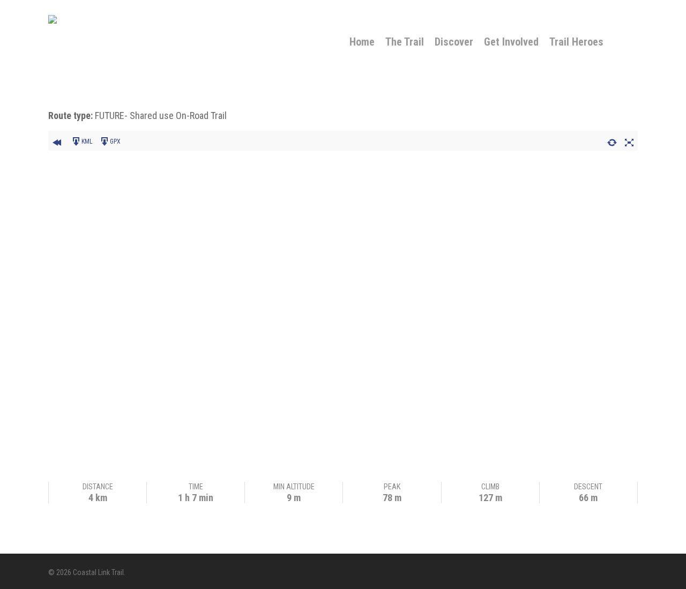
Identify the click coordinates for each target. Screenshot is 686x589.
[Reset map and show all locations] (612, 141)
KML (87, 141)
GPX (115, 141)
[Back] (56, 141)
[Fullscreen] (629, 141)
